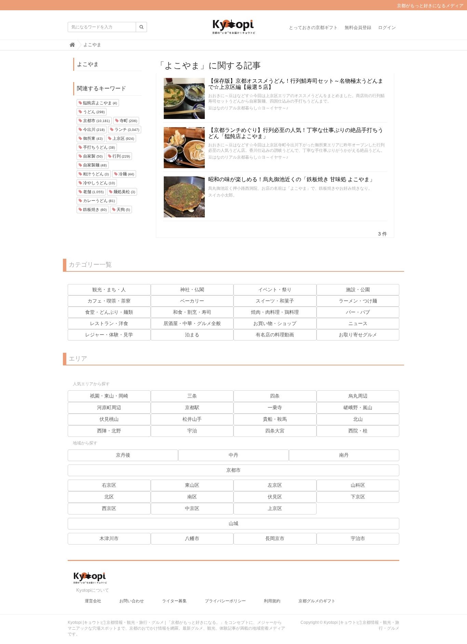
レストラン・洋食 (109, 323)
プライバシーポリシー (225, 601)
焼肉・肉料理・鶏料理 (275, 312)
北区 (109, 496)
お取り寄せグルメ (358, 334)
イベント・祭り (275, 289)
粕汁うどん (95, 174)
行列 (120, 156)
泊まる (192, 334)
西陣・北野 (109, 430)
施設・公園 (358, 289)
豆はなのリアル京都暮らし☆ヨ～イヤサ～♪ (248, 108)
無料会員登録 (358, 27)
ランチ (126, 129)
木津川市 (109, 538)
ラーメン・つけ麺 (358, 301)
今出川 (93, 129)
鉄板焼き (94, 209)
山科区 (358, 485)
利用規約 (272, 601)
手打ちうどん (98, 147)
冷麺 (126, 174)
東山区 (192, 485)
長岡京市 (274, 538)
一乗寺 (275, 407)
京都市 (96, 120)
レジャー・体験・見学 (109, 334)
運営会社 (93, 601)
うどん (93, 111)
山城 (233, 523)
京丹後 (123, 455)
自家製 (92, 156)
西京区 (109, 508)
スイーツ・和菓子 (275, 301)
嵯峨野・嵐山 (358, 407)
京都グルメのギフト (316, 601)
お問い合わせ (131, 601)
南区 (192, 496)
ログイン (387, 27)
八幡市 (192, 538)
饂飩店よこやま (99, 102)
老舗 (93, 191)
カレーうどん (98, 200)
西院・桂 (358, 430)
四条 (275, 396)
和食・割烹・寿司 (192, 312)
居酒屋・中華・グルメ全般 (192, 323)
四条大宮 (274, 430)
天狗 (123, 209)
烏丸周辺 (358, 396)
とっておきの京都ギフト (313, 27)
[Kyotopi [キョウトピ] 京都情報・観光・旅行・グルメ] (233, 29)
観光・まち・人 (109, 289)
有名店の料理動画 (275, 334)
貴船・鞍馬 (275, 419)
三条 (192, 396)
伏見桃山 (109, 419)
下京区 (358, 496)
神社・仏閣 (192, 289)
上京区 (122, 138)
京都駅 (192, 407)
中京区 (192, 508)
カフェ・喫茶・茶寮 (109, 301)
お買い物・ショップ (274, 323)
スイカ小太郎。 (222, 195)
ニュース (358, 323)
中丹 (233, 455)
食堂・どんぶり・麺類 (109, 312)
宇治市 (358, 538)
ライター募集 (174, 601)
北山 (358, 419)
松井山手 (192, 419)
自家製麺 (94, 165)
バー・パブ (358, 312)
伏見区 (275, 496)
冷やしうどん (98, 182)
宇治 (192, 430)
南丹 (344, 455)
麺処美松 (123, 191)
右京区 (109, 485)
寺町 (128, 120)
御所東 (92, 138)
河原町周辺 (109, 407)
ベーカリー (192, 301)
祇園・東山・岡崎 (109, 396)
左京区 (275, 485)
